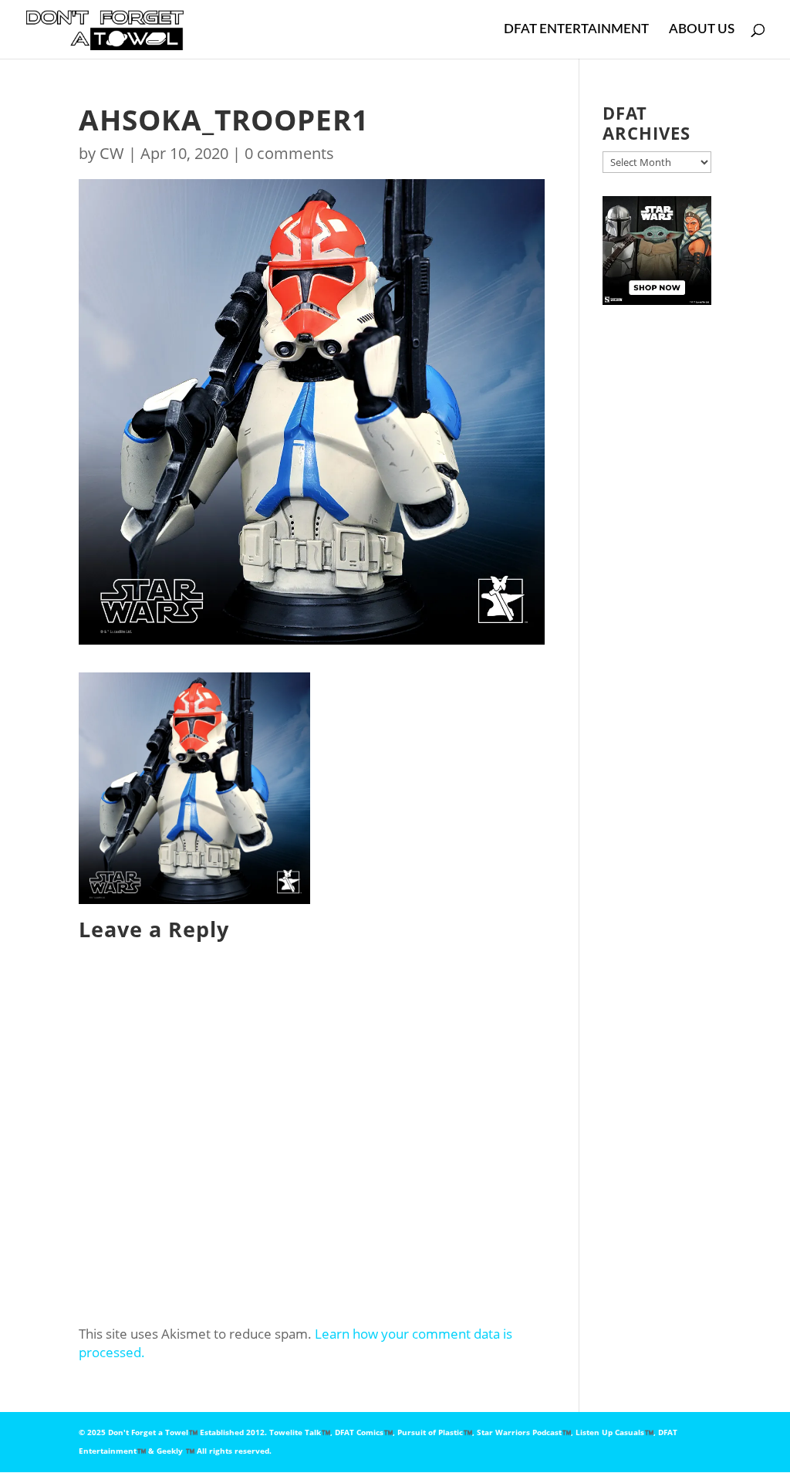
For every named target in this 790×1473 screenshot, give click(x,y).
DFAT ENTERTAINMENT (576, 30)
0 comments (289, 153)
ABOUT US (701, 30)
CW (112, 153)
